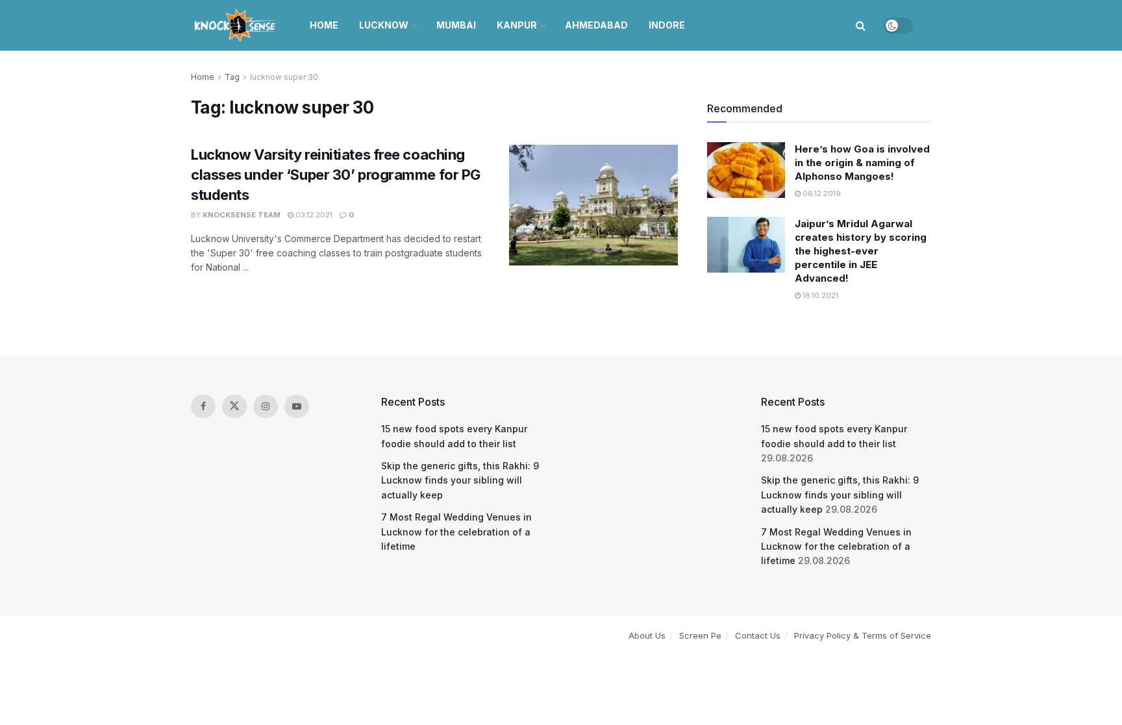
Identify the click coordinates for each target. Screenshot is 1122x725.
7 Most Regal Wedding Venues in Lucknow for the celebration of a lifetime (456, 531)
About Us (647, 635)
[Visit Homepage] (236, 25)
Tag (232, 77)
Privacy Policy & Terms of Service (862, 635)
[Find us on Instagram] (265, 406)
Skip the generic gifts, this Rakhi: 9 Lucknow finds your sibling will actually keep (460, 480)
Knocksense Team (241, 214)
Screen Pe (700, 635)
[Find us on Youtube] (296, 406)
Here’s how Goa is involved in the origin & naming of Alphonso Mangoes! (862, 162)
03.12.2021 (312, 214)
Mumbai (456, 25)
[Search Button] (861, 25)
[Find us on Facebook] (203, 406)
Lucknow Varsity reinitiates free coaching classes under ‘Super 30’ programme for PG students (335, 174)
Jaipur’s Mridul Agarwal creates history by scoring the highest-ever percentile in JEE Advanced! (861, 250)
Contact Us (757, 635)
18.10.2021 (819, 295)
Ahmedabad (596, 25)
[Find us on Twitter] (234, 406)
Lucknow (383, 25)
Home (324, 25)
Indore (667, 25)
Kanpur (517, 25)
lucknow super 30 (284, 77)
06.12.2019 (821, 193)
